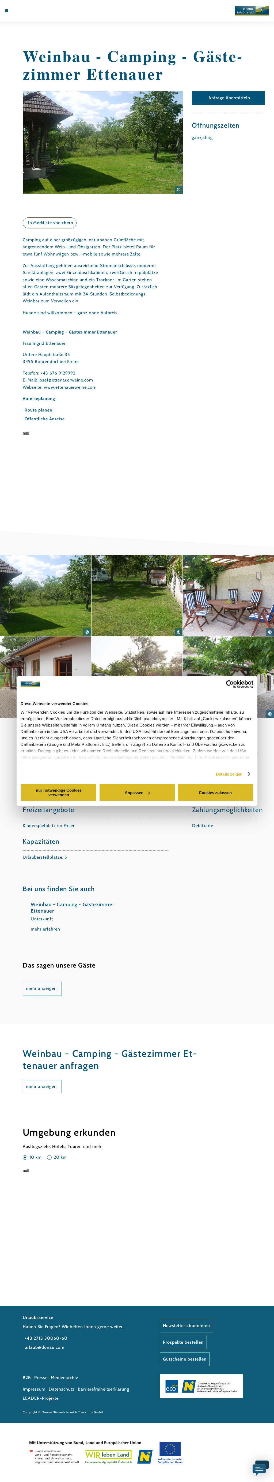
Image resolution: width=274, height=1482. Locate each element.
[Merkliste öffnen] (29, 10)
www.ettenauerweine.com (70, 387)
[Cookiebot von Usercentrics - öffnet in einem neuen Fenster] (230, 684)
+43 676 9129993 (58, 373)
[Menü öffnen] (6, 10)
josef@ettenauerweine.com (66, 380)
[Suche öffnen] (34, 10)
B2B (27, 1377)
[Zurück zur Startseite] (252, 11)
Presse (41, 1377)
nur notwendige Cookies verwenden (59, 792)
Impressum (34, 1389)
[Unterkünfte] (17, 10)
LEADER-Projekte (40, 1398)
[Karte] (23, 10)
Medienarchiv (64, 1377)
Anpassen (134, 792)
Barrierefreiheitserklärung (103, 1389)
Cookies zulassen (215, 792)
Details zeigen (229, 774)
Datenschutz (62, 1389)
